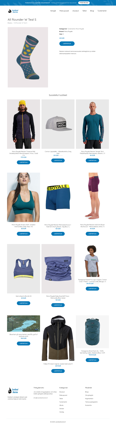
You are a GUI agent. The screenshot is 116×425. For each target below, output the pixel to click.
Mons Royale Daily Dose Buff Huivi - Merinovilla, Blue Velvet (58, 297)
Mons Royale (80, 29)
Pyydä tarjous (84, 2)
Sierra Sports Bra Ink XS (23, 296)
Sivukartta (88, 405)
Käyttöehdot (89, 398)
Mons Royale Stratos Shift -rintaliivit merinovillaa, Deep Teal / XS (23, 226)
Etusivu (10, 23)
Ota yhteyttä (89, 395)
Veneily (61, 412)
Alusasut (75, 11)
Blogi (92, 11)
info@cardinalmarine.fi (41, 398)
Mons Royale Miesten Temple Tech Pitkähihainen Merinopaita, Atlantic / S (92, 152)
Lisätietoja (67, 43)
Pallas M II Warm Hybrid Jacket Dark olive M (58, 364)
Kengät (53, 11)
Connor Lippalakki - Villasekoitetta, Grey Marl (58, 152)
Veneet (61, 408)
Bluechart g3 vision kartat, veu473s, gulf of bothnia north (24, 335)
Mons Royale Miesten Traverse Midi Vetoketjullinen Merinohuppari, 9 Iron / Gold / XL (23, 153)
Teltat (84, 11)
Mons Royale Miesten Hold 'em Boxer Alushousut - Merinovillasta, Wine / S (92, 226)
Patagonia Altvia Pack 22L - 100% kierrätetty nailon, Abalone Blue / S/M (92, 352)
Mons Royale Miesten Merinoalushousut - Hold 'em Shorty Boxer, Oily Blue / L (58, 226)
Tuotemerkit (102, 11)
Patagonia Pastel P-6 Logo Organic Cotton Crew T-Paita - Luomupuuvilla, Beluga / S (92, 280)
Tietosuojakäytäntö (91, 402)
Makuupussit (64, 11)
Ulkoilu (61, 405)
